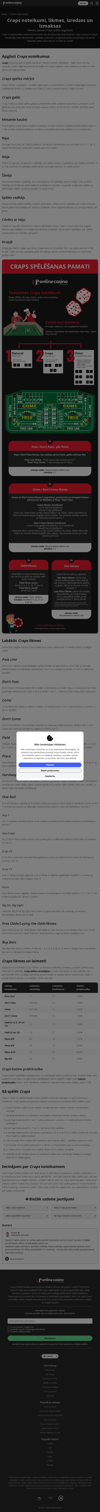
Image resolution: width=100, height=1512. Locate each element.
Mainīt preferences (50, 770)
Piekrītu (50, 765)
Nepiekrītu (50, 776)
